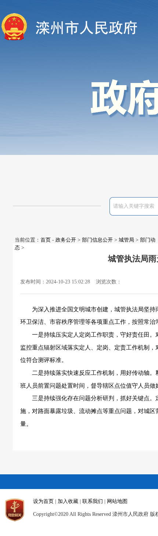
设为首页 (43, 501)
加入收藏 (68, 501)
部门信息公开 (97, 240)
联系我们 (92, 501)
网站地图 (117, 501)
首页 (45, 240)
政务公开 (65, 240)
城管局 (126, 240)
